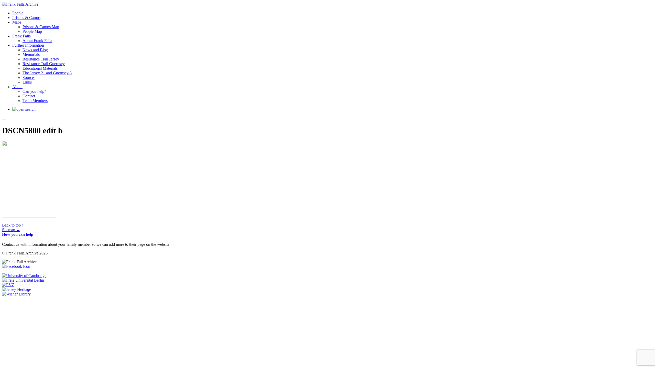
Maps (16, 22)
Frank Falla (21, 36)
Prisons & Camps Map (41, 27)
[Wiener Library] (16, 294)
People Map (32, 31)
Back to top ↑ (13, 225)
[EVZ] (8, 285)
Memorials (31, 54)
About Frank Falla (37, 40)
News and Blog (35, 50)
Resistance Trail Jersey (41, 59)
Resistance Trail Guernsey (44, 63)
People (17, 13)
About (17, 87)
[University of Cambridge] (24, 275)
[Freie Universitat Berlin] (23, 280)
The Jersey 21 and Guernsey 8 (47, 73)
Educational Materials (40, 68)
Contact (29, 96)
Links (27, 82)
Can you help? (34, 91)
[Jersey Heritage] (16, 289)
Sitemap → (11, 230)
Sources (29, 77)
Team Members (35, 100)
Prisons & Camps (26, 17)
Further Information (28, 45)
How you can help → (20, 234)
